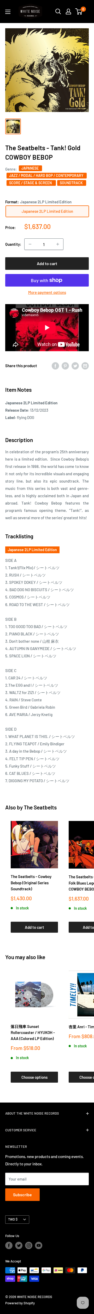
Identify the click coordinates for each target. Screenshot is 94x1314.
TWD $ (12, 1219)
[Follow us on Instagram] (28, 1245)
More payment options (47, 292)
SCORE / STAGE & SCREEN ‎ (31, 183)
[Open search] (58, 11)
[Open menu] (7, 12)
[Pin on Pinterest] (65, 366)
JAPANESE (30, 168)
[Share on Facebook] (55, 366)
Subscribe (22, 1194)
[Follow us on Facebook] (9, 1245)
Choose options (34, 1077)
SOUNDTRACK (72, 183)
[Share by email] (85, 366)
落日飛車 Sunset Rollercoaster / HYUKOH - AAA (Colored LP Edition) (33, 1032)
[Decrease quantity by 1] (30, 244)
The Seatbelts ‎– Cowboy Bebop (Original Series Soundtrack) (31, 882)
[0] (79, 11)
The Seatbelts (40, 807)
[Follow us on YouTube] (38, 1245)
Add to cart (47, 263)
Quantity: (13, 244)
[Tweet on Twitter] (75, 366)
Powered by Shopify (20, 1303)
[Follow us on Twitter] (18, 1245)
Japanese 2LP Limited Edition (32, 549)
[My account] (68, 11)
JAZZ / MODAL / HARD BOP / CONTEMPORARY (46, 175)
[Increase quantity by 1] (57, 244)
